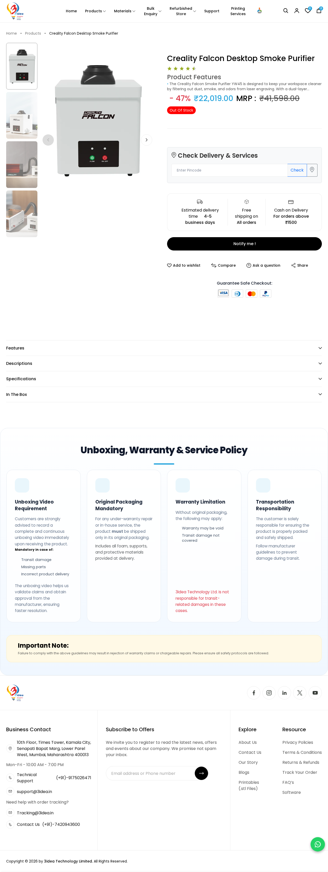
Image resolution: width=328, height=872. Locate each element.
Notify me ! (244, 244)
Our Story (248, 762)
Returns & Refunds (300, 762)
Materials (122, 11)
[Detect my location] (312, 170)
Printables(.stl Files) (249, 785)
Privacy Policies (297, 742)
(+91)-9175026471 (73, 778)
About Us (248, 742)
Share (302, 265)
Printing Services (238, 11)
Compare (227, 265)
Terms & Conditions (302, 752)
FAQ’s (288, 782)
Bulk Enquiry (150, 11)
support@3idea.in (34, 792)
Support (211, 11)
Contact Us (250, 752)
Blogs (244, 772)
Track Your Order (299, 772)
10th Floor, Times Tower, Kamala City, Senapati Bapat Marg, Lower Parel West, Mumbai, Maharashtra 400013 (54, 748)
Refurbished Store (181, 11)
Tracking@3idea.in (35, 813)
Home (71, 11)
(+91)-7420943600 (61, 824)
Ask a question (266, 265)
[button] (146, 140)
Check (297, 170)
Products (93, 11)
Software (291, 792)
